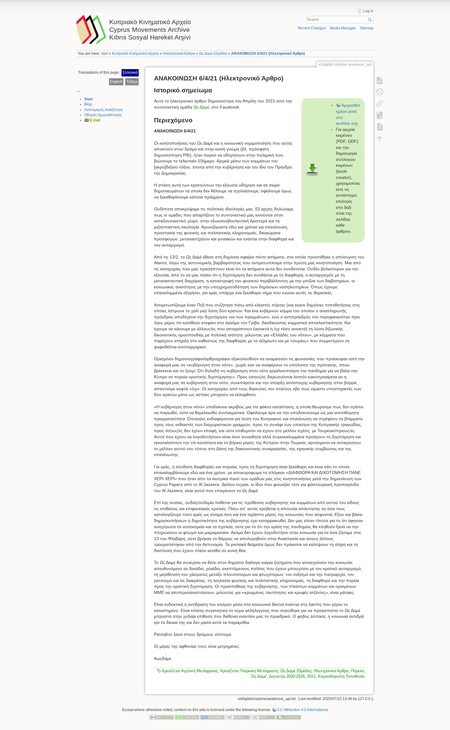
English (116, 82)
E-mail (95, 120)
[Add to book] (380, 115)
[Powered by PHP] (212, 717)
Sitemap (366, 28)
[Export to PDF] (380, 127)
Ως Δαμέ (201, 107)
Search (370, 19)
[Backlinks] (380, 103)
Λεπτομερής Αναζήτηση (103, 110)
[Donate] (187, 717)
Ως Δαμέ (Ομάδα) (213, 53)
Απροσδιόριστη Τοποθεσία (341, 676)
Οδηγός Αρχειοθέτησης (103, 115)
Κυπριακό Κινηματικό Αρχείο (135, 53)
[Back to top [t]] (380, 138)
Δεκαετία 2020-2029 (287, 676)
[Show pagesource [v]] (380, 80)
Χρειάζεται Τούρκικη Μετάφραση (249, 671)
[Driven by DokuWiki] (288, 717)
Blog (88, 104)
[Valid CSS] (263, 717)
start (104, 53)
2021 (311, 676)
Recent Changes (312, 28)
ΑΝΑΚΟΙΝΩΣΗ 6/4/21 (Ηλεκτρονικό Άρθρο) (268, 53)
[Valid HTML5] (238, 717)
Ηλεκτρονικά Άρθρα (179, 53)
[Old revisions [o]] (380, 92)
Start (88, 99)
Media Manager (343, 28)
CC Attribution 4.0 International (302, 710)
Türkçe (132, 82)
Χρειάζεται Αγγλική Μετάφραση (190, 671)
